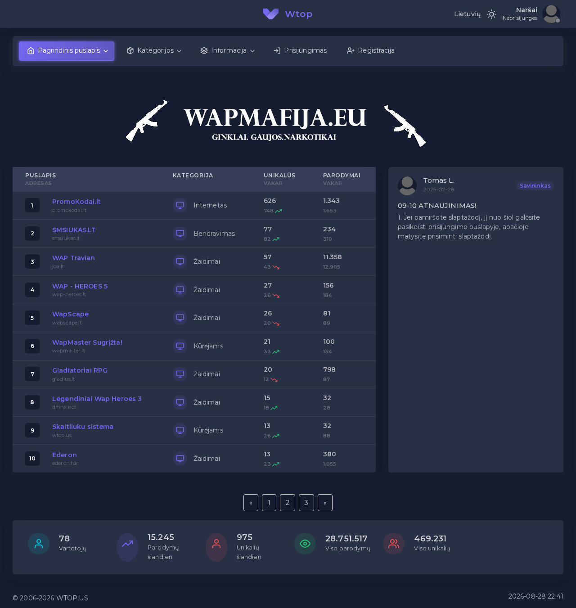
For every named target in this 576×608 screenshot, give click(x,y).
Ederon (64, 455)
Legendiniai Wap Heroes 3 (97, 399)
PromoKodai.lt (76, 202)
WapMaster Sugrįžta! (87, 342)
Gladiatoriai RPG (80, 370)
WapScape (70, 314)
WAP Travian (73, 258)
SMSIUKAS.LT (74, 230)
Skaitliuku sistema (83, 427)
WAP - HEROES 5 (80, 286)
